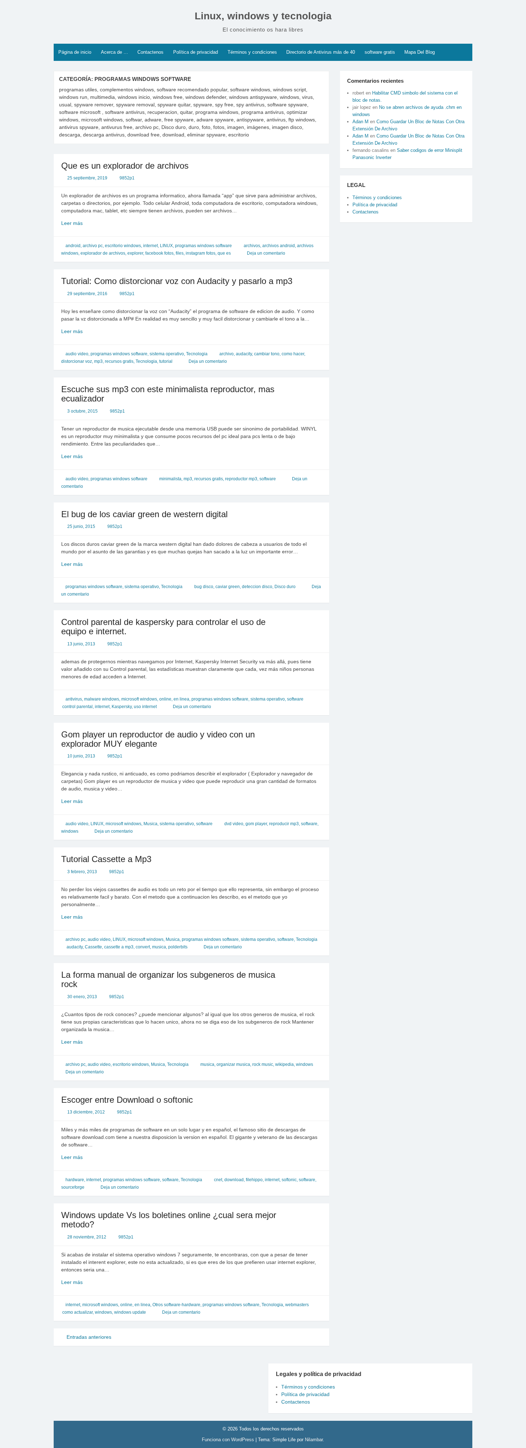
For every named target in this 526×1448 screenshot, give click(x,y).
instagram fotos (200, 253)
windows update (130, 1312)
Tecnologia (197, 353)
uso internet (145, 706)
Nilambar (314, 1439)
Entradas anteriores (88, 1337)
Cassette (93, 946)
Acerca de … (114, 52)
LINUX (166, 245)
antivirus (73, 699)
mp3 (98, 361)
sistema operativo (167, 353)
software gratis (380, 52)
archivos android (278, 245)
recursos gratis (119, 361)
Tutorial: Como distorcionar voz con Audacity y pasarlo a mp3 (176, 281)
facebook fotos (159, 253)
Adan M (360, 121)
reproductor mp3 (241, 478)
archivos (252, 245)
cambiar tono (266, 353)
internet (150, 245)
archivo (226, 353)
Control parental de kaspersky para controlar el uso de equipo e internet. (163, 626)
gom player (256, 823)
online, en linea (174, 699)
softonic (289, 1179)
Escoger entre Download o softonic (127, 1100)
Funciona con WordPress (228, 1439)
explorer (135, 253)
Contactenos (150, 52)
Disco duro (285, 586)
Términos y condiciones (252, 52)
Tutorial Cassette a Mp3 (106, 859)
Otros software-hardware (176, 1304)
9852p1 (127, 178)
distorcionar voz (76, 361)
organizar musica (233, 1064)
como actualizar (77, 1312)
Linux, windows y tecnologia (263, 15)
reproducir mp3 (284, 823)
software (267, 478)
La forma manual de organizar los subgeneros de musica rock (168, 979)
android (73, 245)
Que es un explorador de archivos (125, 165)
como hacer (293, 353)
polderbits (177, 946)
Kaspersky (122, 706)
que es (224, 253)
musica (159, 946)
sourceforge (72, 1187)
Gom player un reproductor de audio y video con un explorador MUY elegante (158, 739)
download (234, 1179)
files (180, 253)
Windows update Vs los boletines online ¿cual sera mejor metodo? (168, 1219)
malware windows (101, 699)
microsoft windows (139, 699)
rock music (262, 1064)
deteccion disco (257, 586)
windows (69, 831)
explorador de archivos (103, 253)
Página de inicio (74, 52)
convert (143, 946)
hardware (74, 1179)
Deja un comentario (266, 253)
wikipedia (284, 1064)
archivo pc (93, 245)
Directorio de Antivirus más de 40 (320, 52)
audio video (76, 353)
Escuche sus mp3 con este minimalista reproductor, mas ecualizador (167, 393)
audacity (244, 353)
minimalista (170, 478)
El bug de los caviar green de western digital (144, 514)
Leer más (84, 223)
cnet (218, 1179)
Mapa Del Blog (419, 52)
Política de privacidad (195, 52)
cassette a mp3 (118, 946)
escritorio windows (123, 245)
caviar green (227, 586)
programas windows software (203, 245)
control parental (77, 706)
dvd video (233, 823)
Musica (150, 823)
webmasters (297, 1304)
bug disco (203, 586)
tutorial (165, 361)
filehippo (254, 1179)
